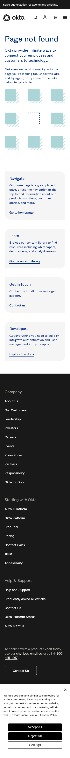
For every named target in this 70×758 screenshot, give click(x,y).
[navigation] (65, 17)
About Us (11, 401)
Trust (8, 554)
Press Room (13, 455)
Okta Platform (15, 518)
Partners (11, 464)
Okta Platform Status (20, 617)
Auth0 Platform (16, 509)
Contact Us (21, 670)
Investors (11, 428)
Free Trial (11, 527)
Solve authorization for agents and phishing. (30, 4)
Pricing (10, 536)
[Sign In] (45, 17)
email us (36, 653)
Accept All (35, 727)
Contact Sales (15, 545)
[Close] (65, 689)
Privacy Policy (48, 714)
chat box (22, 653)
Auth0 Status (14, 626)
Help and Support (17, 590)
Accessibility (14, 563)
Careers (10, 437)
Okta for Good (15, 482)
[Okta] (13, 17)
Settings (35, 745)
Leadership (13, 419)
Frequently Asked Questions (25, 599)
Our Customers (16, 410)
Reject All (35, 736)
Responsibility (14, 473)
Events (9, 446)
